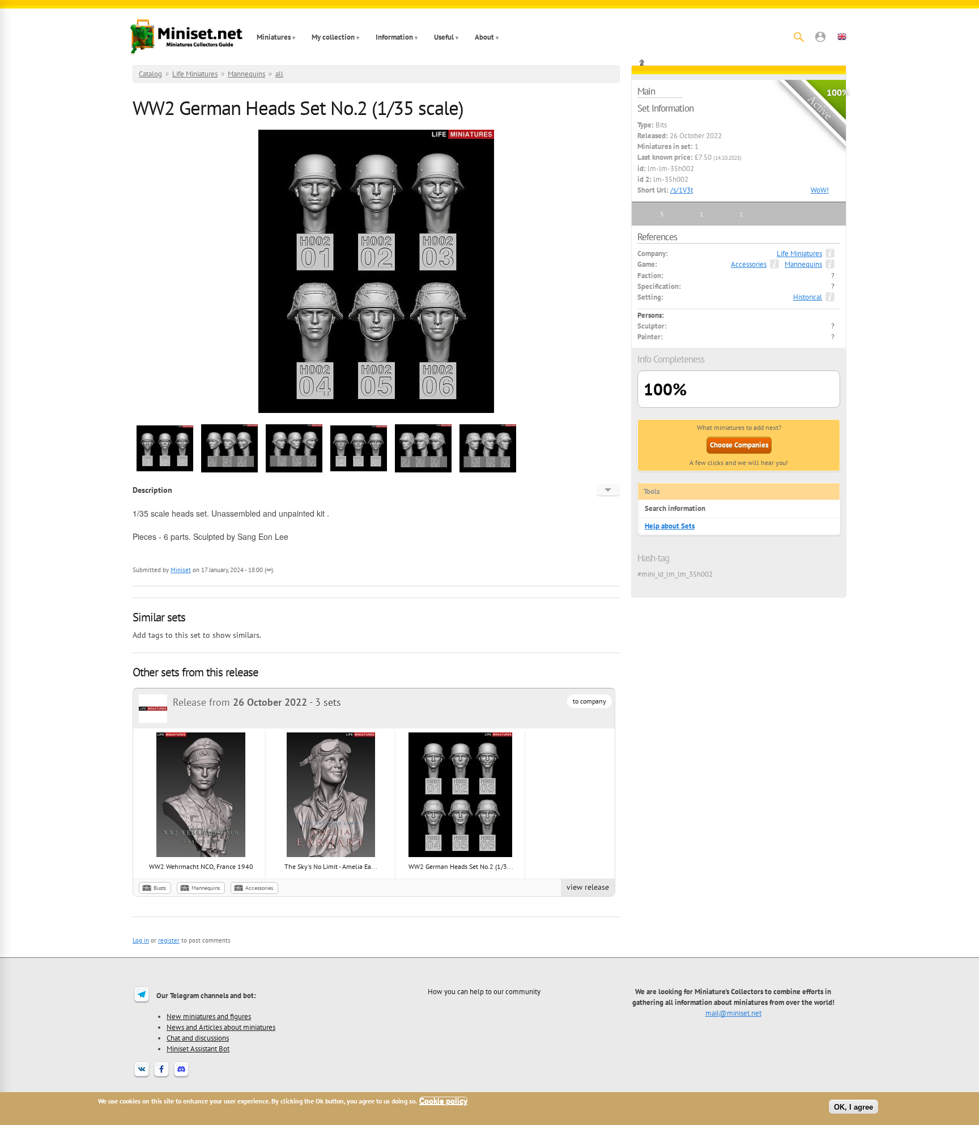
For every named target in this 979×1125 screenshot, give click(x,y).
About (484, 37)
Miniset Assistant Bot (198, 1048)
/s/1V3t (681, 190)
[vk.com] (142, 1076)
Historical (807, 297)
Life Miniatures (195, 74)
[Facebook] (161, 1076)
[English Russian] (608, 490)
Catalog (150, 74)
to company (589, 701)
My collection (333, 37)
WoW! (820, 190)
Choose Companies (739, 445)
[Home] (186, 37)
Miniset (181, 570)
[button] (820, 37)
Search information (675, 508)
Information (394, 37)
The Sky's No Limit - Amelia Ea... (330, 866)
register (169, 940)
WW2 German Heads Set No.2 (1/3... (460, 866)
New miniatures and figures (209, 1016)
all (279, 74)
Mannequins (246, 74)
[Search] (799, 37)
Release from (240, 702)
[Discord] (181, 1076)
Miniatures (274, 37)
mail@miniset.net (733, 1012)
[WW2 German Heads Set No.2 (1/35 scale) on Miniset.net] (164, 475)
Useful (444, 37)
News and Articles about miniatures (221, 1027)
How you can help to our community (484, 991)
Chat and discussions (198, 1037)
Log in (141, 940)
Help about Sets (670, 526)
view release (588, 887)
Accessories (259, 888)
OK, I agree (853, 1106)
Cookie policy (443, 1101)
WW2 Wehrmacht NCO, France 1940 (201, 866)
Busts (160, 888)
